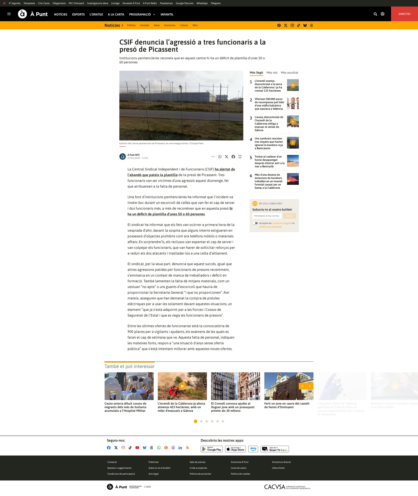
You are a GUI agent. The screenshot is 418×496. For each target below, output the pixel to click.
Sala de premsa (197, 462)
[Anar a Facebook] (109, 448)
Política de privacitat (200, 473)
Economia (169, 25)
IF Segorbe (14, 3)
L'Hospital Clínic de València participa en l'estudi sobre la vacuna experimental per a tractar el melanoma (341, 409)
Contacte (112, 462)
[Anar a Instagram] (123, 448)
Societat (144, 25)
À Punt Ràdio (150, 3)
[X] (285, 25)
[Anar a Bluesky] (145, 448)
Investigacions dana (97, 3)
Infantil (167, 14)
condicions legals (281, 223)
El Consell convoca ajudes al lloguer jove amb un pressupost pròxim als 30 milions (233, 407)
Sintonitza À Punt (240, 462)
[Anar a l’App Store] (235, 449)
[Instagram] (292, 25)
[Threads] (312, 25)
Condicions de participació (121, 473)
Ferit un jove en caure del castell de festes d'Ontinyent (286, 405)
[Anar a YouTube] (138, 448)
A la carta (116, 14)
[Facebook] (279, 25)
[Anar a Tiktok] (131, 448)
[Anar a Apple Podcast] (173, 448)
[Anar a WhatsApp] (159, 448)
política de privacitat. (270, 226)
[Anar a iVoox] (166, 448)
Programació (140, 14)
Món (195, 25)
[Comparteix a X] (226, 156)
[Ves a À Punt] (33, 13)
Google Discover (184, 3)
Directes (404, 13)
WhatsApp (202, 3)
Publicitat (154, 462)
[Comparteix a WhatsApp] (220, 156)
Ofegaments (59, 3)
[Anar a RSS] (188, 448)
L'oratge (115, 3)
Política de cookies (240, 473)
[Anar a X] (116, 448)
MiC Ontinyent (76, 3)
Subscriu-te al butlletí (159, 468)
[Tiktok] (298, 25)
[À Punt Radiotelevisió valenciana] (124, 487)
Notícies (60, 14)
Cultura (184, 25)
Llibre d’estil (278, 468)
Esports (78, 14)
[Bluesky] (305, 25)
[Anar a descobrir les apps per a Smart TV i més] (275, 449)
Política (131, 25)
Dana (157, 25)
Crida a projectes (198, 468)
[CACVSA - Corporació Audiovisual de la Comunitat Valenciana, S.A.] (287, 487)
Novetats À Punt (131, 3)
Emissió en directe (281, 462)
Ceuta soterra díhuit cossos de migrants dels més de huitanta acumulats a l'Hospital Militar (125, 407)
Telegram (216, 3)
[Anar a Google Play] (212, 449)
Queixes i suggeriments (119, 468)
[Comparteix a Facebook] (233, 156)
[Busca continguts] (375, 14)
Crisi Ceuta (43, 3)
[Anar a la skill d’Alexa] (253, 449)
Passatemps (166, 3)
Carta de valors (238, 468)
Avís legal (154, 473)
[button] (195, 421)
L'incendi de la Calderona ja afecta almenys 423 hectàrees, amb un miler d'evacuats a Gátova (181, 407)
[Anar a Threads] (152, 448)
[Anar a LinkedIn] (181, 448)
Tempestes (29, 3)
